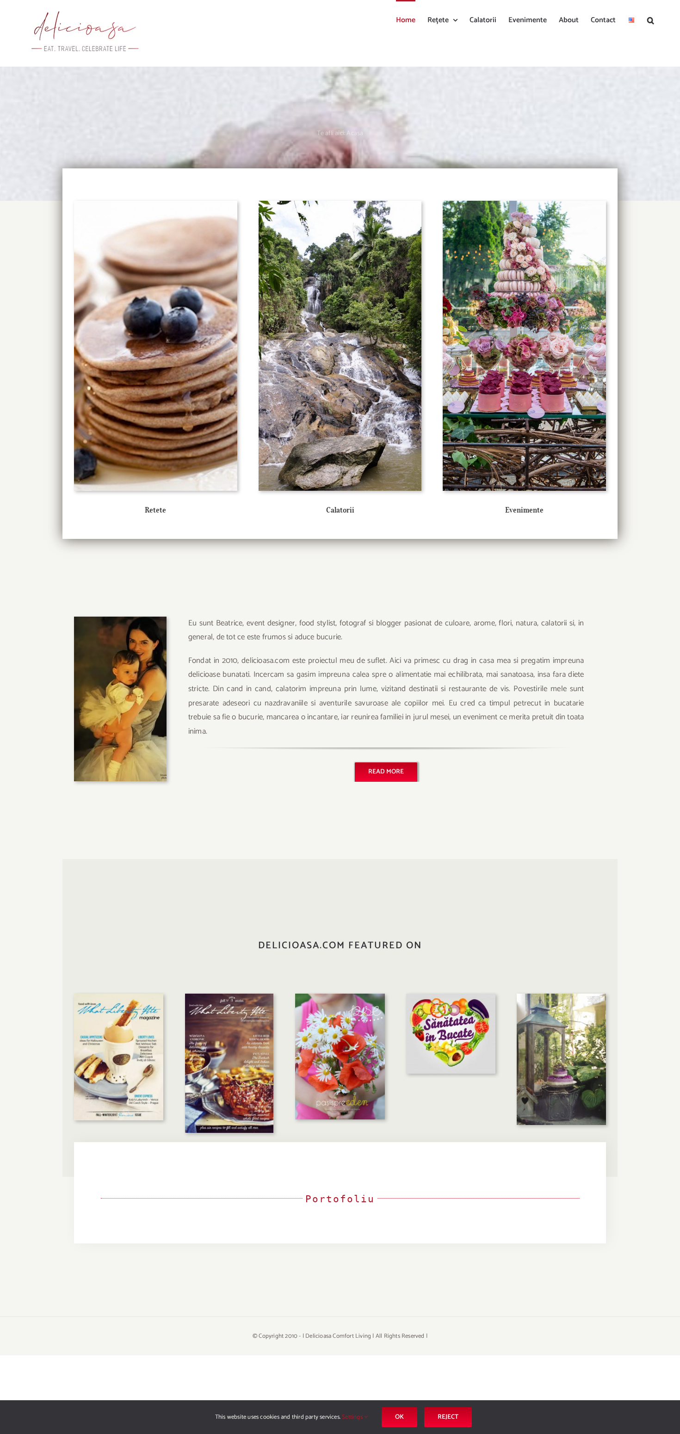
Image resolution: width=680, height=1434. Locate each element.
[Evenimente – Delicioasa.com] (524, 204)
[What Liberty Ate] (118, 997)
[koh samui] (340, 204)
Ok (399, 1417)
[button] (650, 19)
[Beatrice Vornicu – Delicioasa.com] (120, 620)
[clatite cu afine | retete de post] (155, 204)
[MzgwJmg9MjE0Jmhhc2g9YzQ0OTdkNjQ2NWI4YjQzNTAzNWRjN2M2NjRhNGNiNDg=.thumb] (450, 997)
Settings (353, 1417)
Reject (448, 1417)
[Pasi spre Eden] (339, 997)
